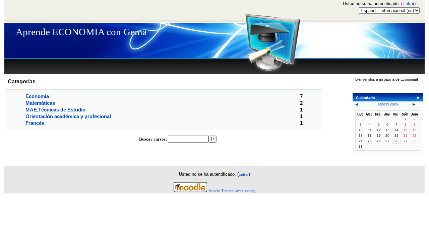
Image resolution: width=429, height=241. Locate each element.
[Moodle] (190, 191)
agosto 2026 (388, 104)
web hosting (245, 191)
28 (396, 141)
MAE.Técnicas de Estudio (55, 109)
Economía (37, 96)
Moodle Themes (221, 191)
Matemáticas (40, 103)
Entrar (408, 3)
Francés (34, 123)
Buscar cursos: (153, 139)
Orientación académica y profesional (68, 116)
